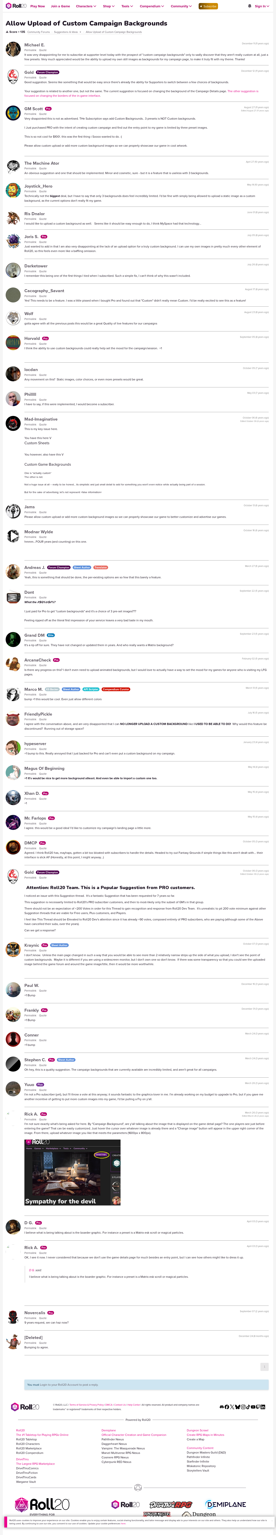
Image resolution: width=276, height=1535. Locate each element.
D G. (29, 1223)
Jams (29, 507)
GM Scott (34, 109)
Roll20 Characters (28, 1444)
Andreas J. (35, 567)
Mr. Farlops (35, 818)
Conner (31, 1035)
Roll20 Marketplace (29, 1448)
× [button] (272, 1521)
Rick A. (31, 1114)
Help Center (133, 1404)
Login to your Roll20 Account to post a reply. (69, 1385)
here (123, 1523)
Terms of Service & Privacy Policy (86, 1404)
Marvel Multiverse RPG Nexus (121, 1453)
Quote (43, 50)
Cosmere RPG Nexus (115, 1457)
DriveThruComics (27, 1468)
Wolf (28, 313)
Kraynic (32, 945)
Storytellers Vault (198, 1470)
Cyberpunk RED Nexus (116, 1462)
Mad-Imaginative (41, 419)
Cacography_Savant (44, 290)
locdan (31, 369)
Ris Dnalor (34, 213)
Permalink (30, 50)
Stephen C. (35, 1060)
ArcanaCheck (38, 660)
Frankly (32, 1010)
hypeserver (35, 743)
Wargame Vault (26, 1482)
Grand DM (35, 635)
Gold (29, 72)
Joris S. (32, 236)
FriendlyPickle (38, 714)
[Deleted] (33, 1337)
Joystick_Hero (38, 186)
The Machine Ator (41, 163)
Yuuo (29, 1084)
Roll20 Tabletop (26, 1439)
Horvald (32, 338)
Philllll (30, 394)
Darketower (36, 266)
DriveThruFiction (27, 1473)
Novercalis (35, 1312)
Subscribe (209, 6)
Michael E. (34, 45)
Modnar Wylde (38, 532)
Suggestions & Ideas (66, 32)
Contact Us (120, 1404)
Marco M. (34, 689)
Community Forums (38, 32)
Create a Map (195, 1439)
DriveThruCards (26, 1477)
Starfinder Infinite (198, 1461)
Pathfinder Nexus (113, 1439)
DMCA (108, 1404)
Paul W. (31, 985)
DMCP (31, 843)
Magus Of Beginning (44, 768)
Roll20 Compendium (29, 1453)
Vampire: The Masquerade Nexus (123, 1448)
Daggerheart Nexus (114, 1444)
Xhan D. (32, 793)
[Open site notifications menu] (249, 6)
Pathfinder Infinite (198, 1457)
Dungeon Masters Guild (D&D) (206, 1452)
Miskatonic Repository (201, 1466)
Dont (29, 592)
